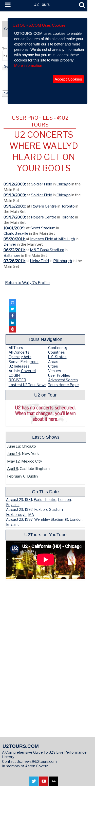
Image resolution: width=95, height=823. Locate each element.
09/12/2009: (15, 184)
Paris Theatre (45, 500)
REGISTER (17, 380)
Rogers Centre (44, 206)
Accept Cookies (68, 79)
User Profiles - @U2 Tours (40, 121)
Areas (53, 361)
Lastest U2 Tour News (27, 385)
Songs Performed (24, 361)
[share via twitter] (12, 309)
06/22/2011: (15, 249)
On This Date (45, 491)
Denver (10, 244)
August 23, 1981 (19, 500)
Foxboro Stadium (48, 510)
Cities (53, 366)
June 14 (13, 453)
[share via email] (12, 302)
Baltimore (12, 255)
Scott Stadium (42, 228)
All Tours (16, 347)
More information (28, 65)
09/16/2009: (15, 206)
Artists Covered (22, 371)
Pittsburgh (62, 260)
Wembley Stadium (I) (51, 519)
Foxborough (16, 515)
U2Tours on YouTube (45, 534)
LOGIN (14, 375)
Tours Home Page (63, 385)
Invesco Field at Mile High (52, 238)
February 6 (16, 476)
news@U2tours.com (40, 761)
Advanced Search (63, 380)
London (64, 500)
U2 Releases (19, 366)
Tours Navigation (45, 339)
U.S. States (57, 357)
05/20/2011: (15, 238)
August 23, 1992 (19, 510)
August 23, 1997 (19, 519)
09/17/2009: (15, 217)
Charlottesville (16, 233)
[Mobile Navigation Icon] (7, 5)
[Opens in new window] (34, 783)
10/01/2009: (15, 228)
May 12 (13, 461)
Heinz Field (39, 260)
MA (31, 515)
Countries (56, 352)
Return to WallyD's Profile (27, 282)
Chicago (63, 184)
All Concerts (19, 352)
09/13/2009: (15, 195)
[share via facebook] (12, 315)
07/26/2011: (15, 260)
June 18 (13, 446)
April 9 (12, 468)
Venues (54, 371)
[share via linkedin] (12, 322)
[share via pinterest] (12, 329)
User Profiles (59, 375)
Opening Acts (20, 357)
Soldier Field (41, 184)
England (13, 505)
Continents (57, 347)
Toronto (68, 206)
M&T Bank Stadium (47, 249)
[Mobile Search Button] (82, 5)
